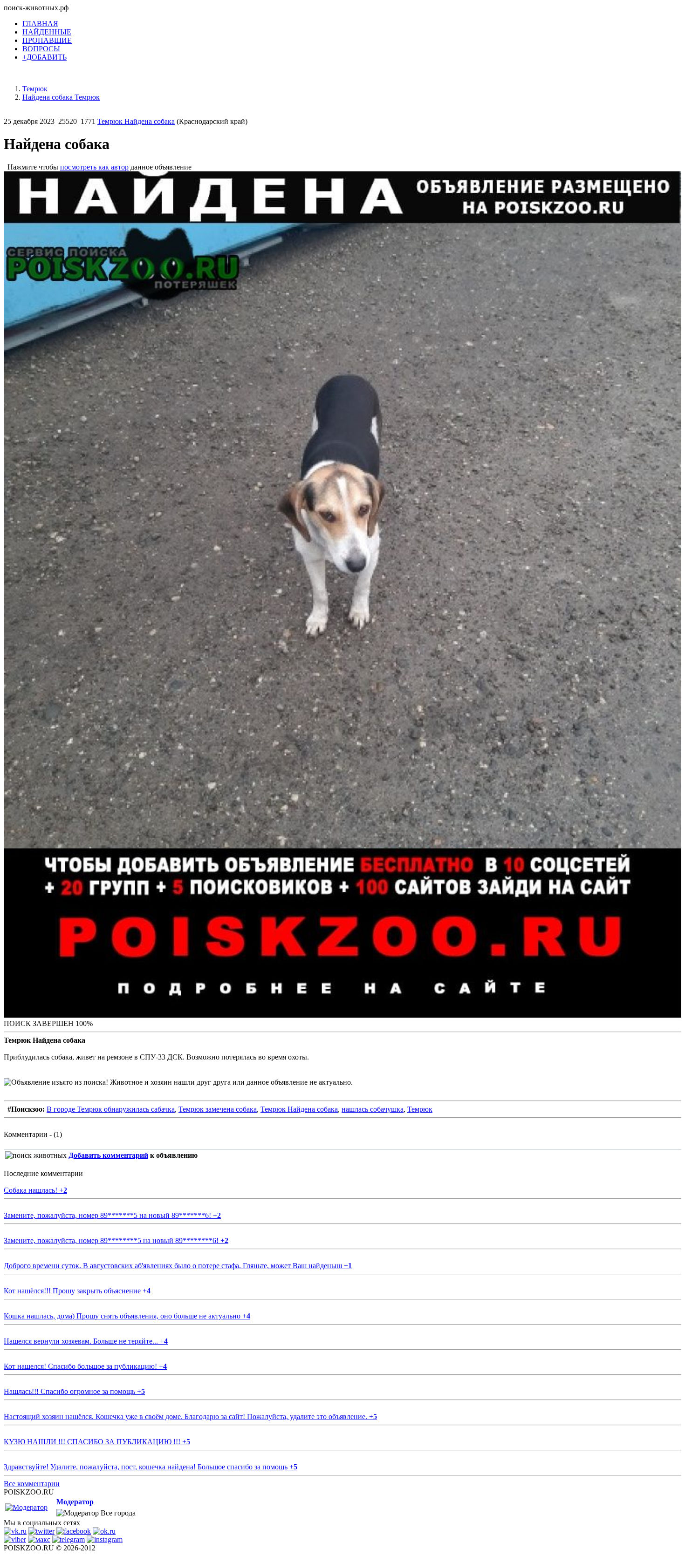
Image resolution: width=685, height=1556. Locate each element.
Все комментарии (32, 1484)
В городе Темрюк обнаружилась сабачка (111, 1109)
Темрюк (419, 1109)
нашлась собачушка (373, 1109)
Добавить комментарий (108, 1155)
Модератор (75, 1502)
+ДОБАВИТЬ (44, 57)
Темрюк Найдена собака (136, 121)
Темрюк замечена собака (217, 1109)
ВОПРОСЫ (41, 49)
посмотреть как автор (94, 167)
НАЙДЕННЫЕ (46, 32)
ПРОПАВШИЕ (47, 40)
